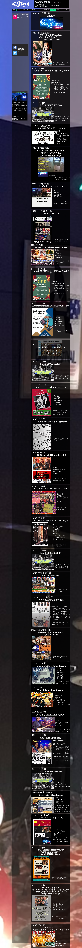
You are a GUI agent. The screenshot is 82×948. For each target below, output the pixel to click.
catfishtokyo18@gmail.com (57, 6)
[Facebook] (15, 47)
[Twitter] (15, 53)
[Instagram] (15, 17)
